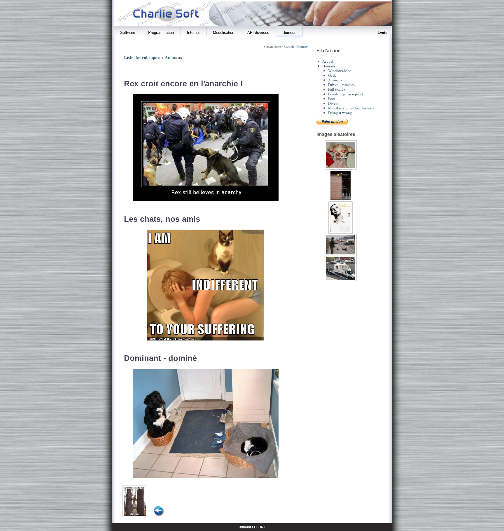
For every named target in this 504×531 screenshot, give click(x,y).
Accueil (289, 46)
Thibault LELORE (252, 527)
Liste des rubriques (142, 57)
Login (382, 32)
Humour (302, 46)
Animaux (173, 57)
